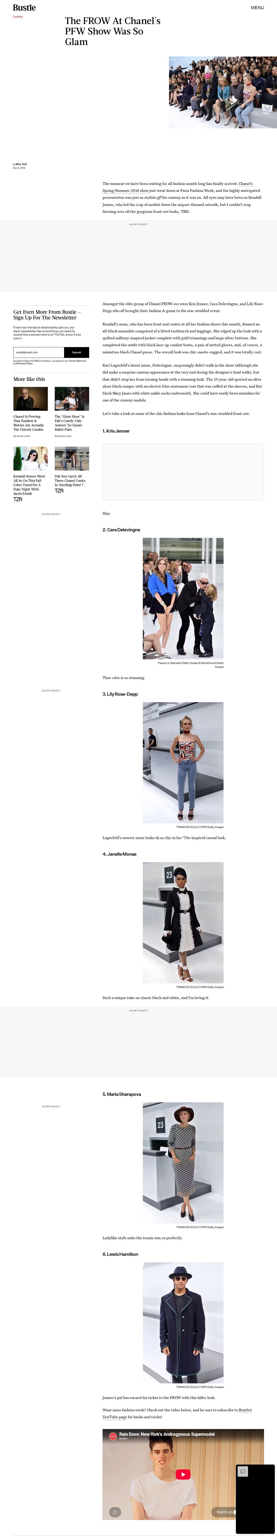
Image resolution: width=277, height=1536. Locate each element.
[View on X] (183, 472)
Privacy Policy (25, 363)
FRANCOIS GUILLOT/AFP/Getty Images (274, 93)
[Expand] (240, 1468)
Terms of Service (77, 360)
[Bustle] (24, 7)
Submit (76, 352)
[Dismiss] (270, 1468)
